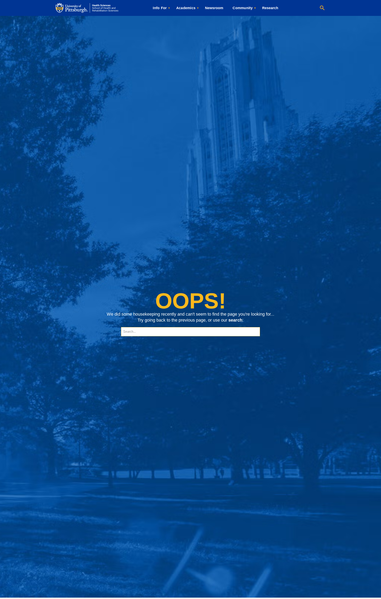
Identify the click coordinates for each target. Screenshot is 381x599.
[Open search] (322, 8)
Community (243, 8)
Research (270, 8)
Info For (160, 8)
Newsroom (214, 8)
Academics (185, 8)
